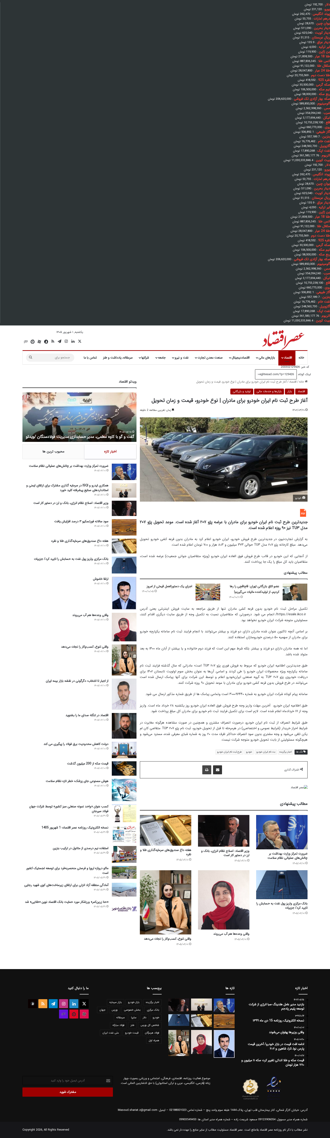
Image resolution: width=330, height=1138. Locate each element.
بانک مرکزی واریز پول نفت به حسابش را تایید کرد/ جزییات (282, 905)
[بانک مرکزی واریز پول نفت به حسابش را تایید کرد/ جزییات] (282, 884)
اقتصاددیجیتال (241, 357)
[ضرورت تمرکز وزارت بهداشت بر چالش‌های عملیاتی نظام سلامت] (282, 832)
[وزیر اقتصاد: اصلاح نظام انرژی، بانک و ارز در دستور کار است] (223, 831)
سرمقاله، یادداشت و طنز (118, 357)
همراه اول (154, 1040)
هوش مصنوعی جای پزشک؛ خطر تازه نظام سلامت (77, 781)
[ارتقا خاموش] (124, 593)
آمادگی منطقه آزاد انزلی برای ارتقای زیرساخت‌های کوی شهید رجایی (66, 885)
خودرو (249, 752)
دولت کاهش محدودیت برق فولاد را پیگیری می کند (76, 744)
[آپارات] (39, 341)
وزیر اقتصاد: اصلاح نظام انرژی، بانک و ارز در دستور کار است (225, 853)
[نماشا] (32, 341)
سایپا (133, 1017)
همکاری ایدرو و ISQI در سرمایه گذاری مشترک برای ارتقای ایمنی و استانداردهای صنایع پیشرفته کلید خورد (67, 488)
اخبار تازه (110, 451)
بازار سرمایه (115, 1002)
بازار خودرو (133, 1002)
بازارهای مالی (267, 357)
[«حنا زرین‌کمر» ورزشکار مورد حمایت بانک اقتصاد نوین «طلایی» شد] (124, 908)
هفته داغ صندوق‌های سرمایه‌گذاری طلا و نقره (165, 852)
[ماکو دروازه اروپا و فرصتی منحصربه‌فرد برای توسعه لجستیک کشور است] (124, 872)
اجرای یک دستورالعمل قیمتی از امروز (169, 586)
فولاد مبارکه (118, 1025)
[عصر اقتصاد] (283, 339)
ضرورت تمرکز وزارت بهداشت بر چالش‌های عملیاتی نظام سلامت (288, 855)
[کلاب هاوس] (25, 341)
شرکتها (145, 357)
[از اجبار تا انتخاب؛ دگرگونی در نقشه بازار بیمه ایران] (124, 694)
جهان (102, 1010)
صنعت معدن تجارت (210, 357)
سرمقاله (120, 1017)
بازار (289, 391)
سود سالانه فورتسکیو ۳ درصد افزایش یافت (81, 521)
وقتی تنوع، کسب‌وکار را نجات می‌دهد (167, 938)
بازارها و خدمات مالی (269, 391)
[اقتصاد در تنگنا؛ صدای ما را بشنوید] (124, 725)
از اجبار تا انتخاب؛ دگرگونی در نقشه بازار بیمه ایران (77, 680)
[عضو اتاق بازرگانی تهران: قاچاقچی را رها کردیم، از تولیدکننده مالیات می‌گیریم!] (295, 592)
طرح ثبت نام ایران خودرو (229, 752)
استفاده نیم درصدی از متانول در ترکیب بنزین (80, 848)
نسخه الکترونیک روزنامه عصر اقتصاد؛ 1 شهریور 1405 (75, 827)
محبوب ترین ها (53, 451)
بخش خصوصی (132, 1010)
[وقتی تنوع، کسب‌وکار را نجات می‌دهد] (165, 902)
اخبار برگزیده (285, 752)
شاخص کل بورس (150, 1025)
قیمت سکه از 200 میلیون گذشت (87, 763)
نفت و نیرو (182, 357)
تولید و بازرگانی (242, 391)
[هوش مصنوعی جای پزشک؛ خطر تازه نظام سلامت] (124, 790)
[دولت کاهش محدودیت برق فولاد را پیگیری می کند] (124, 750)
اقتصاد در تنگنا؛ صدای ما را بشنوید (87, 715)
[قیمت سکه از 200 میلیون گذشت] (124, 768)
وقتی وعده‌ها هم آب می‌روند (231, 933)
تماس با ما (90, 357)
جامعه (162, 357)
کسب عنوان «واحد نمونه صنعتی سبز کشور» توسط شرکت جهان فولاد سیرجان (68, 809)
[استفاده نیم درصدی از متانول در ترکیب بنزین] (124, 854)
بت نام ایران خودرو (265, 752)
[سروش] (46, 341)
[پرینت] (206, 769)
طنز (132, 1025)
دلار (144, 1017)
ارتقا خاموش (100, 578)
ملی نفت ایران (110, 1033)
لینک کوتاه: (304, 374)
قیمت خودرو (132, 1033)
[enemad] (274, 1099)
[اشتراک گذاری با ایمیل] (217, 769)
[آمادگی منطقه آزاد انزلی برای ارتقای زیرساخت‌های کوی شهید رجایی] (124, 890)
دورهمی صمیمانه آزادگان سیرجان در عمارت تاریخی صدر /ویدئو (84, 437)
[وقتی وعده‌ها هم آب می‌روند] (223, 900)
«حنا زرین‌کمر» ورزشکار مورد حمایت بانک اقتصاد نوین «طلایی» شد (66, 901)
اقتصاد (288, 357)
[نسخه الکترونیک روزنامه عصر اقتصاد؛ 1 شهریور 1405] (124, 834)
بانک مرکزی (153, 1010)
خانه (301, 357)
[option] (79, 417)
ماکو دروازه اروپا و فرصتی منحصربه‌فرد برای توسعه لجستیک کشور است (67, 870)
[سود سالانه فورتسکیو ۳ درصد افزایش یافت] (124, 527)
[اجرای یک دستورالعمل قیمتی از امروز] (208, 592)
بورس (115, 1010)
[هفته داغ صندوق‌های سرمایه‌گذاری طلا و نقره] (165, 830)
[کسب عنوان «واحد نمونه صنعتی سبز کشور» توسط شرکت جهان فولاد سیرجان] (124, 813)
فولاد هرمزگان (152, 1033)
